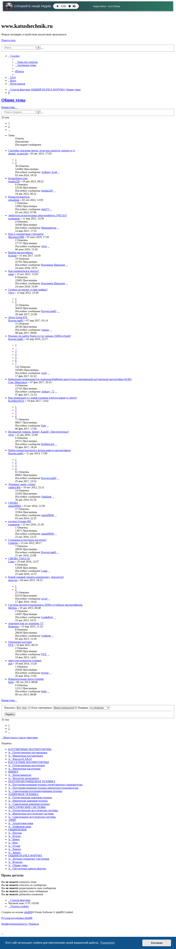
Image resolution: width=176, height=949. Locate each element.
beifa (11, 682)
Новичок (13, 626)
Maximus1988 (16, 237)
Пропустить (8, 40)
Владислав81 (49, 311)
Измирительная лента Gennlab (26, 679)
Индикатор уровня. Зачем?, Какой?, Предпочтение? (38, 431)
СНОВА (13, 502)
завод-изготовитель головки (24, 660)
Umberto (13, 543)
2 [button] (9, 126)
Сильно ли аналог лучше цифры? (27, 289)
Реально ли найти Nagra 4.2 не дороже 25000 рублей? (39, 335)
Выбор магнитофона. (20, 252)
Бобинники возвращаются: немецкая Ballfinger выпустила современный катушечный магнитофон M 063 (69, 379)
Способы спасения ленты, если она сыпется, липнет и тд (41, 150)
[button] (9, 129)
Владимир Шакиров (53, 264)
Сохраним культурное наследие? (27, 539)
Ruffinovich (47, 444)
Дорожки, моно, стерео (21, 484)
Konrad (12, 255)
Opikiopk (46, 496)
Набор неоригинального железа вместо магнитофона (39, 450)
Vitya (11, 292)
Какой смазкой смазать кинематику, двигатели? (36, 577)
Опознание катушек (20, 641)
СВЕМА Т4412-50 (19, 558)
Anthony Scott (49, 172)
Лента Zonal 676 (17, 317)
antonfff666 (14, 505)
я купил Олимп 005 (19, 521)
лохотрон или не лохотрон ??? (25, 623)
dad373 (45, 209)
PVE (11, 645)
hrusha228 (14, 181)
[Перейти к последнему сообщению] (59, 172)
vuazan (45, 329)
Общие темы (13, 100)
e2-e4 (44, 598)
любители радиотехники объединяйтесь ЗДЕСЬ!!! (37, 215)
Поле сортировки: (42, 707)
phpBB (28, 912)
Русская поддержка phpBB (16, 918)
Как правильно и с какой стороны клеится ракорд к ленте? (42, 397)
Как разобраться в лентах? (23, 271)
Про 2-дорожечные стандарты (25, 233)
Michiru (12, 607)
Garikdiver (47, 617)
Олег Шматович (17, 382)
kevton (45, 672)
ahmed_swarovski (18, 153)
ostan (11, 274)
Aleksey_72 (47, 391)
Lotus (11, 561)
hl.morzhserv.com (18, 178)
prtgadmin (13, 199)
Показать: (10, 707)
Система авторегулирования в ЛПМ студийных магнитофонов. (45, 604)
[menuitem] (26, 62)
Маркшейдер (48, 227)
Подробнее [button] (107, 942)
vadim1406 (14, 487)
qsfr (10, 663)
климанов (14, 218)
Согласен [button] (156, 942)
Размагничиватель (19, 196)
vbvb (44, 246)
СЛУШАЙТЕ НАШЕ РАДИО (32, 6)
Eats (43, 425)
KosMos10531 (16, 400)
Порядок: (83, 707)
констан (13, 580)
